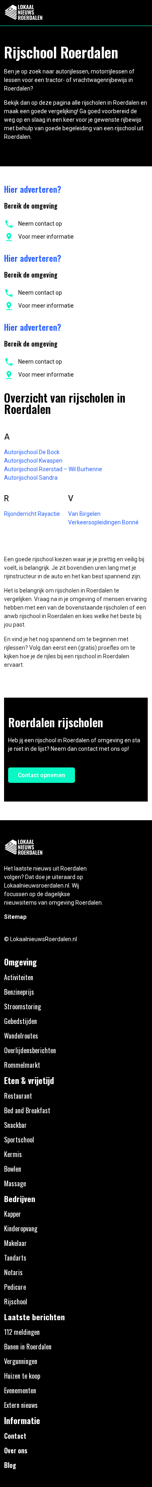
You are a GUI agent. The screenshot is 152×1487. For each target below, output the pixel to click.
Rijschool (15, 1301)
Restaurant (18, 1096)
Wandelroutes (21, 1036)
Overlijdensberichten (30, 1050)
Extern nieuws (21, 1405)
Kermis (13, 1154)
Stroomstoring (22, 1006)
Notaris (13, 1272)
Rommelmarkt (22, 1065)
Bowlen (12, 1169)
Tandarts (15, 1258)
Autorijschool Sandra (31, 477)
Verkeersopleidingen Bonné (103, 522)
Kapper (12, 1214)
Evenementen (20, 1390)
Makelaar (15, 1243)
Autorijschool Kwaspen (33, 460)
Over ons (16, 1450)
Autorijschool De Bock (32, 452)
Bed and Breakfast (27, 1110)
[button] (141, 12)
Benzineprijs (19, 992)
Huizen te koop (22, 1376)
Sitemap (15, 917)
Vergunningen (20, 1361)
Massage (15, 1183)
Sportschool (19, 1139)
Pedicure (15, 1287)
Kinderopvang (20, 1228)
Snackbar (15, 1125)
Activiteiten (18, 977)
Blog (10, 1465)
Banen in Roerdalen (27, 1346)
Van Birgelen (84, 514)
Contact (15, 1436)
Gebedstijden (20, 1021)
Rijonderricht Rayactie (32, 514)
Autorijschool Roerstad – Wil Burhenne (53, 469)
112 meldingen (22, 1332)
